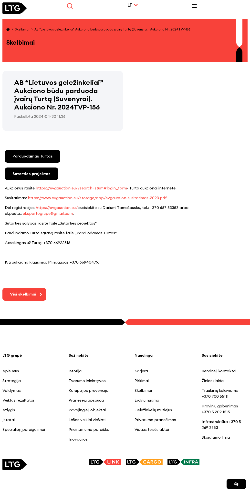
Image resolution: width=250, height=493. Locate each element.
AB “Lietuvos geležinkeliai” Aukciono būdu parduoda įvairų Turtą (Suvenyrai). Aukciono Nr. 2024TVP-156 (112, 29)
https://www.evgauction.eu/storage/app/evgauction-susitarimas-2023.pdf (97, 197)
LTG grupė (12, 355)
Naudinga (144, 355)
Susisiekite (212, 355)
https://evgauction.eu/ (56, 207)
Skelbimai (22, 29)
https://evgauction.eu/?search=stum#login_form (81, 188)
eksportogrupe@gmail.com (48, 213)
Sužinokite (79, 355)
